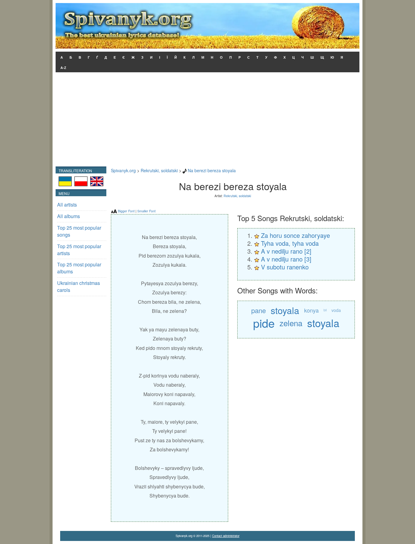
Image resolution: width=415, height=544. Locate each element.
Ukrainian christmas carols (78, 286)
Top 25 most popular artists (79, 250)
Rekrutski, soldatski (159, 170)
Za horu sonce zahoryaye (295, 235)
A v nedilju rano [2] (286, 251)
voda (336, 310)
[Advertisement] (207, 120)
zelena (291, 322)
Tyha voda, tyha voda (290, 243)
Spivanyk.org (123, 170)
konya (311, 310)
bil (325, 310)
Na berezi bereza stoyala (212, 170)
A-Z (63, 68)
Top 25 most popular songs (79, 231)
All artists (67, 204)
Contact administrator (225, 536)
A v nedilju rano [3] (286, 259)
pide (264, 322)
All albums (68, 216)
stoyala (285, 310)
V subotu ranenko (285, 266)
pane (258, 310)
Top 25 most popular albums (79, 268)
